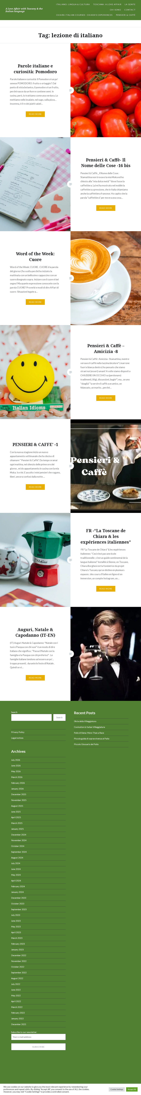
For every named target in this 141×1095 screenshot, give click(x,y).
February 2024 (18, 886)
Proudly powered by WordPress (55, 1083)
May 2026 (16, 771)
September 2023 (19, 909)
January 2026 (17, 788)
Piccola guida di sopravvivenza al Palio (91, 738)
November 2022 (18, 961)
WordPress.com (92, 1083)
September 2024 (19, 852)
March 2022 (16, 1007)
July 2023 (15, 915)
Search (14, 712)
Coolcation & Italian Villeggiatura (89, 727)
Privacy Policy (17, 732)
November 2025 (18, 800)
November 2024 (18, 840)
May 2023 (16, 926)
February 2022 (18, 1012)
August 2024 (17, 857)
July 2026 (15, 760)
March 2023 (16, 938)
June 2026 (16, 765)
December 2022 (18, 955)
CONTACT (129, 10)
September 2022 (19, 972)
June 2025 (16, 811)
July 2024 (15, 863)
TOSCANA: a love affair (107, 4)
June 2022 (16, 989)
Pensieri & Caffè (125, 15)
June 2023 (16, 921)
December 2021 (18, 1024)
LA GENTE (130, 4)
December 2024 (18, 834)
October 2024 (17, 846)
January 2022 (17, 1018)
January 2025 (17, 829)
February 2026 (18, 783)
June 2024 (16, 869)
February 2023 (18, 944)
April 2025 (16, 817)
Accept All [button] (132, 1089)
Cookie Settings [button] (116, 1089)
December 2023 (18, 898)
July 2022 (15, 984)
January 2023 (17, 949)
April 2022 (16, 1001)
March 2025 (16, 823)
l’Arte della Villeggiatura (85, 721)
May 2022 (16, 995)
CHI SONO (115, 10)
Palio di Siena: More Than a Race (89, 733)
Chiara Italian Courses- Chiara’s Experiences (84, 15)
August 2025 (17, 806)
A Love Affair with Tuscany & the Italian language (24, 10)
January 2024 (17, 892)
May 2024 (16, 875)
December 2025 (18, 794)
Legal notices (17, 738)
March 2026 (16, 777)
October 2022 (17, 967)
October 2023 (17, 903)
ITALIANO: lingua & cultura (73, 4)
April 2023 (16, 932)
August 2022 (17, 978)
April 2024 (16, 880)
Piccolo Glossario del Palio (86, 744)
